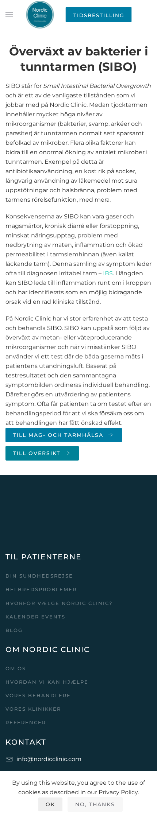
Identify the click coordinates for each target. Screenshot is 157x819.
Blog (14, 630)
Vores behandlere (38, 695)
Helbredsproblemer (41, 589)
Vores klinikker (33, 709)
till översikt (36, 453)
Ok (50, 804)
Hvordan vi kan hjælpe (46, 682)
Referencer (25, 722)
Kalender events (35, 617)
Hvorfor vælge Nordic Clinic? (58, 603)
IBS (108, 273)
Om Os (15, 668)
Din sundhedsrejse (39, 576)
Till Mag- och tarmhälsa (58, 435)
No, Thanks (95, 804)
